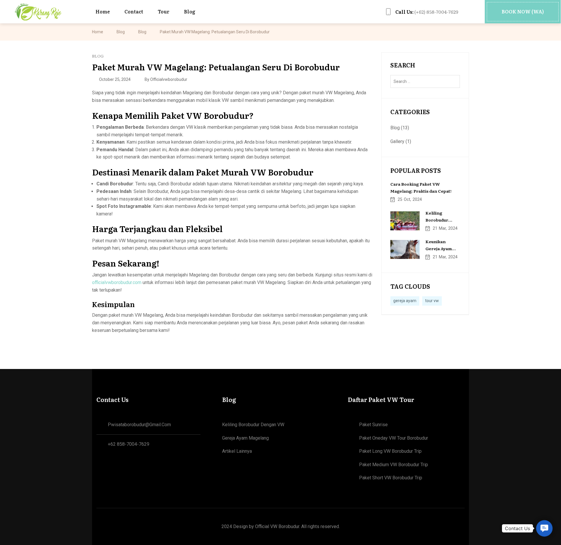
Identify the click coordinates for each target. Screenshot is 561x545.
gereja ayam (404, 300)
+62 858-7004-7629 (128, 444)
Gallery (397, 141)
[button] (523, 11)
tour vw (432, 300)
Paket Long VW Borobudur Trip (390, 451)
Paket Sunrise (373, 424)
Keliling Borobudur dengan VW (253, 424)
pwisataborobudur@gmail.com (139, 424)
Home (97, 31)
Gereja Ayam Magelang (245, 438)
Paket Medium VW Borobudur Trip (393, 464)
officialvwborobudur (168, 79)
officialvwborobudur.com (116, 282)
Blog (121, 31)
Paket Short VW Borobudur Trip (390, 477)
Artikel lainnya (237, 451)
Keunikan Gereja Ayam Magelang (438, 248)
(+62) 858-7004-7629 (426, 11)
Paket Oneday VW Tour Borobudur (393, 438)
